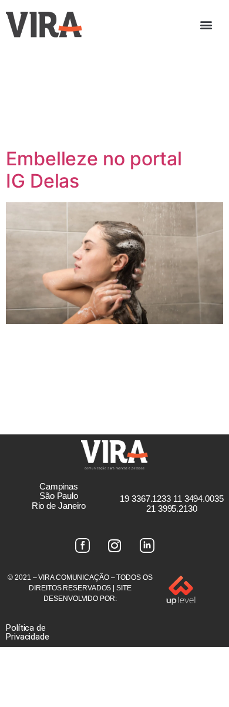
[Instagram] (114, 545)
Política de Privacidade (27, 632)
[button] (206, 24)
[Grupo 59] (146, 545)
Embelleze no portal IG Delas (94, 169)
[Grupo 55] (82, 545)
